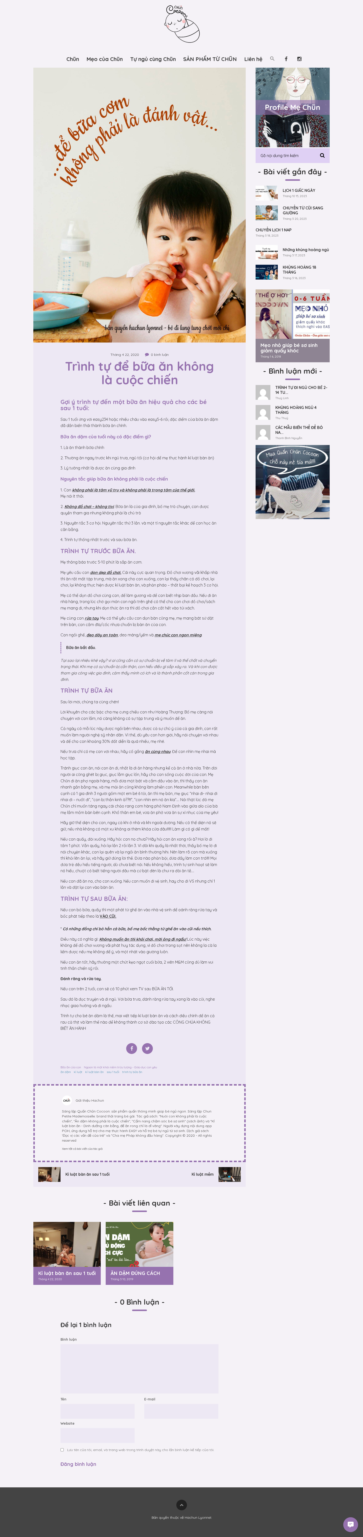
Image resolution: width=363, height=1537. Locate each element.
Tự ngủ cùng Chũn (153, 59)
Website (67, 1423)
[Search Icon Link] (272, 59)
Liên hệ (253, 59)
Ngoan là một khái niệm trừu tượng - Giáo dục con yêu (120, 1067)
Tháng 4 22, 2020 (124, 354)
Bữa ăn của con (70, 1067)
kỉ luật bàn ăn (94, 1072)
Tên (63, 1399)
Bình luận (68, 1339)
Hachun (97, 1100)
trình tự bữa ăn (132, 1072)
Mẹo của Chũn (104, 59)
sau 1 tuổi (113, 1072)
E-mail (149, 1399)
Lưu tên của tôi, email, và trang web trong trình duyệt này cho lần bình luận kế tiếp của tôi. (140, 1450)
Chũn (72, 59)
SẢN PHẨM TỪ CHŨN (210, 59)
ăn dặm (65, 1072)
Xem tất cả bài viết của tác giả (82, 1149)
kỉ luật (78, 1072)
